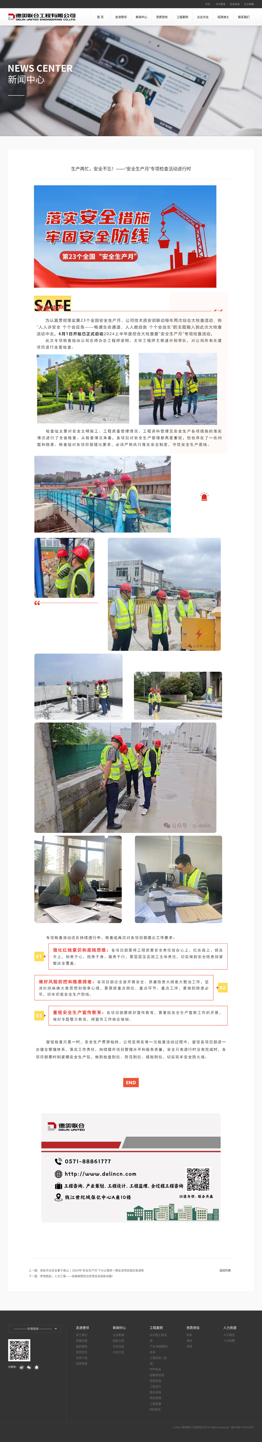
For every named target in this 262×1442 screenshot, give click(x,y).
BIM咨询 (155, 1409)
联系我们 (244, 17)
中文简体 (207, 5)
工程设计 (155, 1386)
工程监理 (155, 1403)
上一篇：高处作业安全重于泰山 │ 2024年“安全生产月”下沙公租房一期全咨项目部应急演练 (86, 1270)
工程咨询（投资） (158, 1360)
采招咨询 (155, 1381)
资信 (189, 1340)
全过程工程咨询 (158, 1337)
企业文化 (203, 17)
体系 (189, 1335)
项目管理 (155, 1398)
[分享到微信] (29, 1367)
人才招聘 (229, 1340)
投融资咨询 (157, 1375)
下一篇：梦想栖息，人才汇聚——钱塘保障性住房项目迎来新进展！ (72, 1276)
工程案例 (182, 17)
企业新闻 (118, 1335)
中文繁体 (221, 4)
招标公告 (118, 1340)
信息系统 (235, 4)
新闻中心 (141, 17)
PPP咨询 (155, 1369)
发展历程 (81, 1340)
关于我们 (81, 1335)
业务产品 (81, 1358)
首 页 (100, 17)
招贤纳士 (223, 17)
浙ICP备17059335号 (242, 1427)
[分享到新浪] (22, 1367)
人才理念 (229, 1335)
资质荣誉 (81, 1363)
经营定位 (81, 1352)
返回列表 (225, 1270)
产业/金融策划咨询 (159, 1349)
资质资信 (162, 17)
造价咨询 (155, 1392)
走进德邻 (121, 17)
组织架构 (81, 1346)
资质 (189, 1346)
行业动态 (118, 1346)
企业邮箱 (249, 4)
